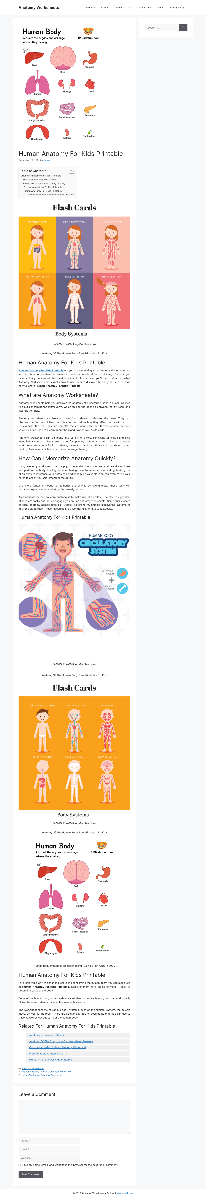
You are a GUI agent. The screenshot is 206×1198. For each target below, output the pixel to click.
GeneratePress (125, 1193)
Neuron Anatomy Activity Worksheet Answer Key (46, 1071)
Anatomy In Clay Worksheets (46, 1035)
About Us (90, 7)
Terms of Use (123, 7)
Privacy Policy (177, 7)
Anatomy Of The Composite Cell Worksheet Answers (61, 1041)
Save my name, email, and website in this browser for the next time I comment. (70, 1164)
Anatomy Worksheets (39, 7)
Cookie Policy (143, 7)
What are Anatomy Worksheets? (40, 179)
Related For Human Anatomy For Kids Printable (51, 194)
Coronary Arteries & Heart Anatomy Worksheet (57, 1047)
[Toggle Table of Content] (70, 171)
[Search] (183, 27)
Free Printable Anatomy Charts (48, 1053)
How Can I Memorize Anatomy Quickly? (45, 183)
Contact (105, 7)
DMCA (160, 7)
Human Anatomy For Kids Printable (41, 175)
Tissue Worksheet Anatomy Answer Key (42, 1075)
